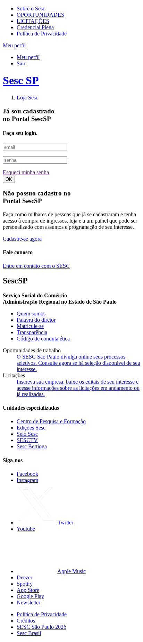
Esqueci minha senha (26, 172)
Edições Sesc (31, 428)
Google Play (30, 596)
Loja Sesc (27, 98)
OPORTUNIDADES (40, 15)
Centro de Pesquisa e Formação (51, 421)
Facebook (27, 474)
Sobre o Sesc (31, 8)
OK (9, 179)
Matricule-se (30, 326)
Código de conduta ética (43, 339)
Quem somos (31, 313)
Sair (21, 63)
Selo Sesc (27, 434)
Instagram (27, 480)
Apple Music (71, 571)
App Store (28, 590)
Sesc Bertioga (32, 446)
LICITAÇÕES (33, 21)
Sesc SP (21, 80)
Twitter (65, 522)
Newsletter (28, 602)
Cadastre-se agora (22, 239)
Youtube (26, 529)
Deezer (24, 577)
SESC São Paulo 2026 (41, 627)
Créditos (26, 621)
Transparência (32, 332)
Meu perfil (28, 57)
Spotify (25, 584)
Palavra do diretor (36, 320)
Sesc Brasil (29, 633)
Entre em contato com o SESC (36, 266)
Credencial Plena (35, 27)
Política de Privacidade (42, 34)
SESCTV (27, 440)
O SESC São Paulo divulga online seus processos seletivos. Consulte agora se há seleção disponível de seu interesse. (78, 363)
